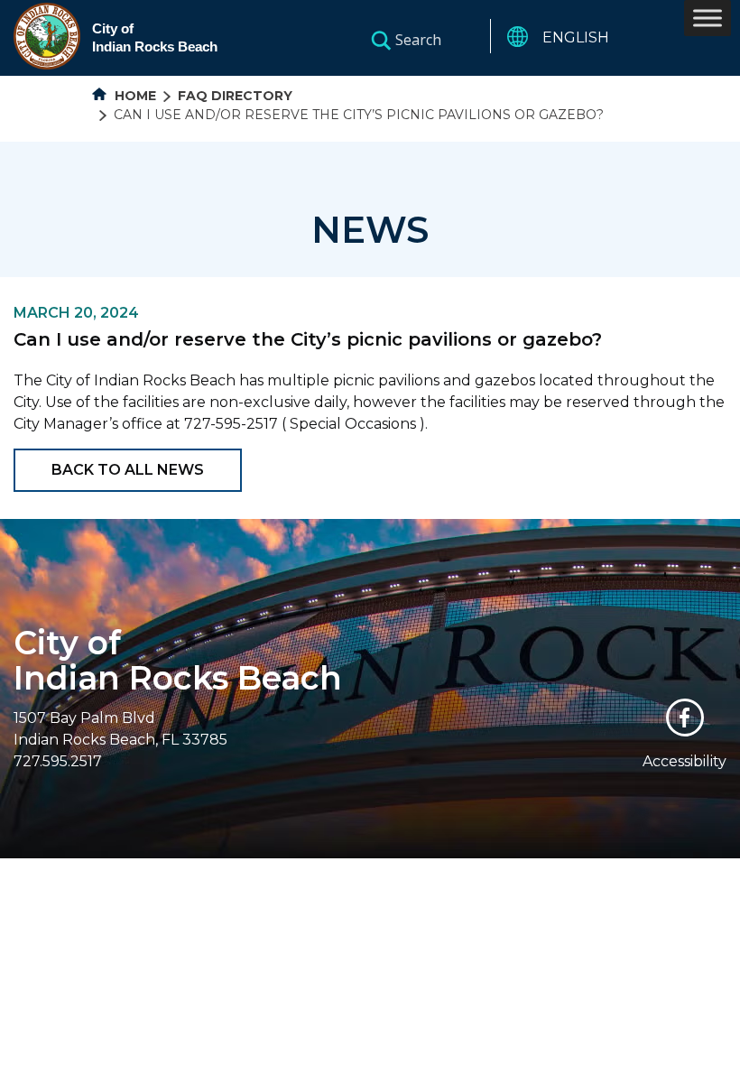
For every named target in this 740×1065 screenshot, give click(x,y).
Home (133, 96)
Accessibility (684, 761)
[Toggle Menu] (707, 17)
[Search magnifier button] (380, 39)
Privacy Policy (529, 869)
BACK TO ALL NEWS (127, 469)
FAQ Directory (235, 96)
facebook (685, 717)
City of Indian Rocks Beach (178, 660)
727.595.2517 (58, 761)
